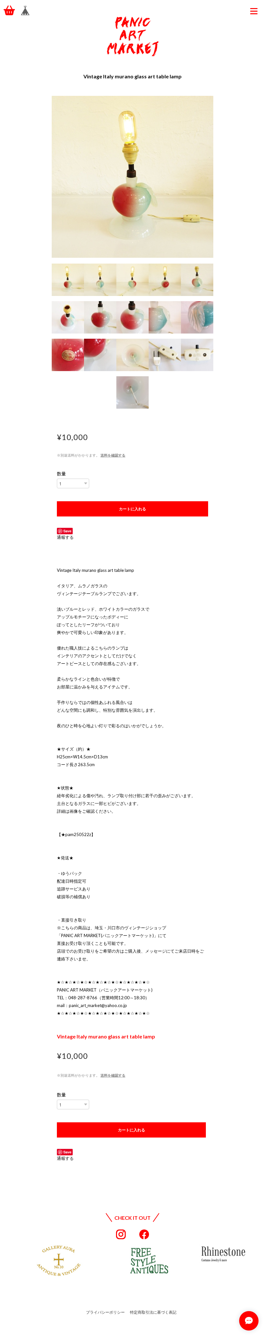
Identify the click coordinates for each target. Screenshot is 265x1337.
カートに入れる (132, 509)
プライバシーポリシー (105, 1312)
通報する (65, 537)
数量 (61, 473)
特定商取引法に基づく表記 (153, 1312)
